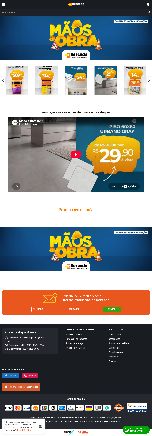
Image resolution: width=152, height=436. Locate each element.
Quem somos (115, 334)
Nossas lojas (114, 339)
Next (149, 80)
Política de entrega (74, 343)
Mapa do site (115, 348)
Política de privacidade (119, 343)
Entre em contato (74, 334)
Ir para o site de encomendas (23, 387)
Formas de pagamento (76, 339)
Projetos (112, 361)
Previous (2, 80)
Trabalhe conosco (117, 352)
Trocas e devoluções (75, 348)
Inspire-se (113, 357)
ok (40, 426)
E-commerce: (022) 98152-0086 (24, 349)
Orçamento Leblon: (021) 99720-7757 (26, 345)
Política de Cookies (23, 430)
